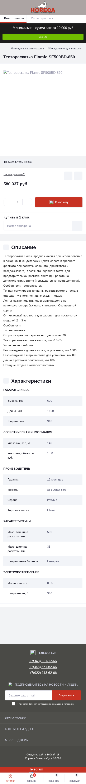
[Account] (81, 7)
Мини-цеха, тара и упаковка (27, 48)
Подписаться (66, 695)
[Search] (13, 7)
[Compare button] (78, 176)
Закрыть (43, 37)
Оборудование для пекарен (64, 48)
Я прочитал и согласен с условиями (45, 704)
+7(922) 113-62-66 (43, 673)
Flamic (28, 162)
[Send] (77, 226)
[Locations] (74, 7)
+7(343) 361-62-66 (43, 667)
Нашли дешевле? (14, 174)
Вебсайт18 (53, 754)
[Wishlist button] (68, 176)
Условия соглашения (39, 704)
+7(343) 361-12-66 (43, 661)
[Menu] (5, 7)
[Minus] (8, 202)
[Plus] (27, 202)
